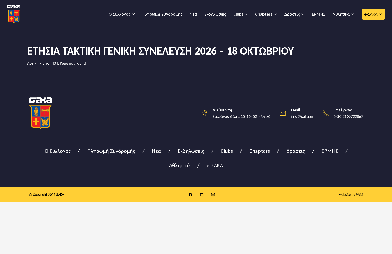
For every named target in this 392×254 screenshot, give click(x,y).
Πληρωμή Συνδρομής (162, 14)
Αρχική (33, 63)
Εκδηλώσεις (215, 14)
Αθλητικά (341, 14)
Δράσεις (292, 14)
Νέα (193, 14)
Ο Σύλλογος (119, 14)
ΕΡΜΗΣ (318, 14)
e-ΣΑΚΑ (371, 14)
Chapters (263, 14)
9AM (359, 194)
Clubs (238, 14)
